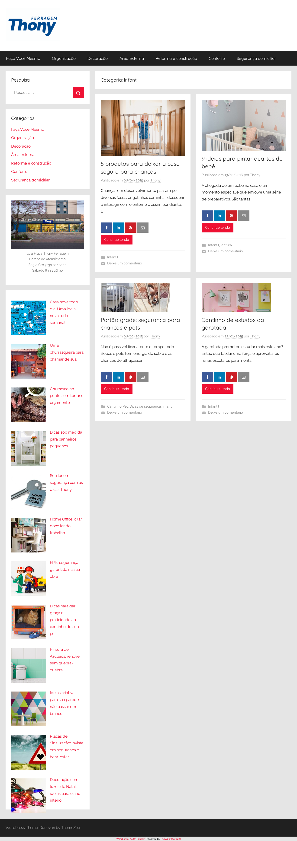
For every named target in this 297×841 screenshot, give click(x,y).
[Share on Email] (142, 227)
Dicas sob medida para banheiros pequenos (66, 439)
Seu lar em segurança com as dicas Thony (66, 482)
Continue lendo (116, 240)
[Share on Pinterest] (130, 227)
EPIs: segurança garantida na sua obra (65, 569)
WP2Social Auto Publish (130, 838)
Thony (155, 180)
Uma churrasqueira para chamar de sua (67, 352)
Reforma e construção (176, 58)
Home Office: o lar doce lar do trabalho (66, 526)
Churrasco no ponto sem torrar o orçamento (67, 396)
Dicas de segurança (145, 406)
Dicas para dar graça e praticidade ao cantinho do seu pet (64, 620)
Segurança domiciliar (256, 58)
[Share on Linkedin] (118, 227)
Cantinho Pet (117, 406)
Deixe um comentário (124, 263)
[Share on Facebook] (106, 227)
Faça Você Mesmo (23, 58)
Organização (64, 58)
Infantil (112, 257)
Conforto (217, 58)
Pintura (226, 245)
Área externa (131, 58)
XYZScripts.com (171, 838)
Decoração (97, 58)
